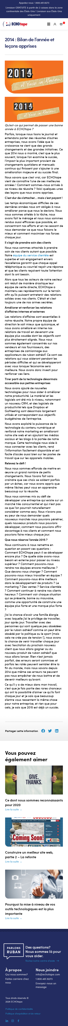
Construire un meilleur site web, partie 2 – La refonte (29, 854)
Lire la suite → (13, 809)
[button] (49, 24)
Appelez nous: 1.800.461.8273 (34, 2)
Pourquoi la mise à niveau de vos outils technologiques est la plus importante (30, 909)
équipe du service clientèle (31, 255)
